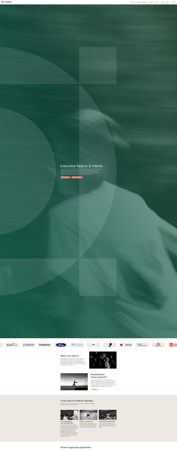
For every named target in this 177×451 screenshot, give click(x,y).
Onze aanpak (94, 389)
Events (162, 2)
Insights (151, 2)
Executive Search (65, 177)
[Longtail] (6, 2)
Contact (167, 2)
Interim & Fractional (76, 177)
